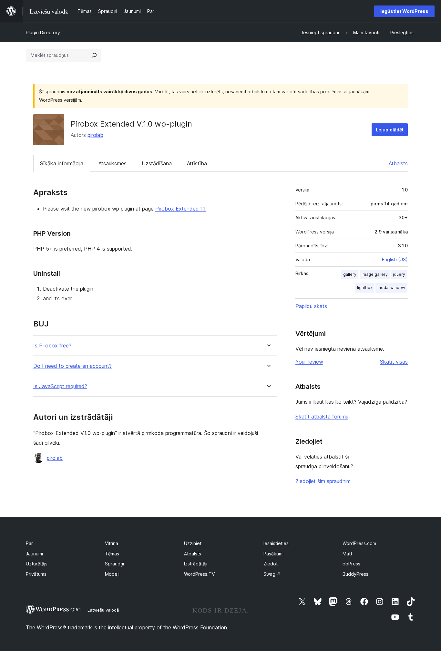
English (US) (395, 259)
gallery (349, 274)
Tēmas (112, 553)
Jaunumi (34, 553)
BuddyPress (355, 574)
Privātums (36, 574)
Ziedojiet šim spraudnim (323, 481)
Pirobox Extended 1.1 (180, 208)
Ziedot (270, 563)
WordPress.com (359, 543)
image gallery (375, 274)
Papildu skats (311, 306)
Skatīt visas (394, 361)
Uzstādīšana (157, 163)
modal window (391, 287)
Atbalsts (398, 163)
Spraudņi (114, 563)
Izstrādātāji (195, 563)
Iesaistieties (276, 543)
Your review (309, 361)
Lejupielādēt (390, 129)
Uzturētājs (36, 563)
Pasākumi (273, 553)
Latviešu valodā (103, 610)
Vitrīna (111, 543)
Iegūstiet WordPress (404, 11)
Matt (347, 553)
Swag (272, 574)
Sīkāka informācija (61, 163)
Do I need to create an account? (72, 366)
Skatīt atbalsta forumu (321, 416)
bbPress (351, 563)
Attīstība (197, 163)
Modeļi (112, 574)
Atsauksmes (112, 163)
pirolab (95, 135)
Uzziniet (192, 543)
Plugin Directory (43, 32)
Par (29, 543)
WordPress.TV (199, 574)
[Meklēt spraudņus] (94, 55)
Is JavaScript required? (60, 386)
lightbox (364, 287)
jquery (399, 274)
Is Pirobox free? (52, 346)
